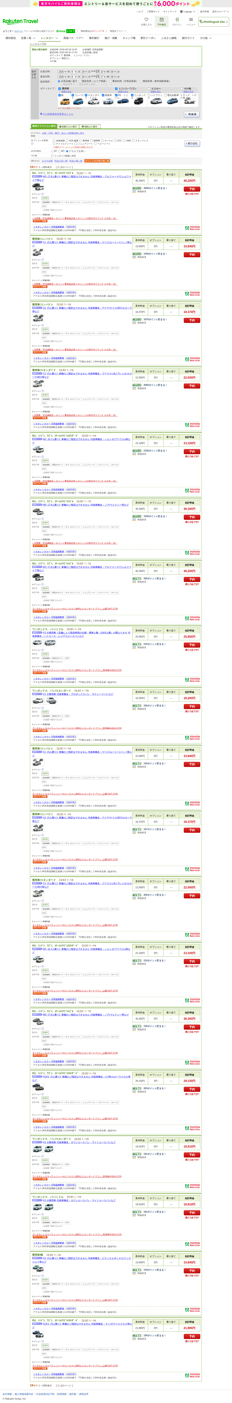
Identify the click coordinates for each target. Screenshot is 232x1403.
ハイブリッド (155, 96)
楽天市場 (204, 11)
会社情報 (7, 1394)
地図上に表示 (90, 126)
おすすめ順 (47, 161)
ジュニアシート (85, 143)
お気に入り (146, 24)
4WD (128, 140)
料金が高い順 (75, 161)
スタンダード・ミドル (92, 96)
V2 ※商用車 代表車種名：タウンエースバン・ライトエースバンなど (79, 1142)
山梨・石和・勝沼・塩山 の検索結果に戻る (63, 133)
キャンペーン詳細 (39, 221)
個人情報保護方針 (24, 1394)
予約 (192, 189)
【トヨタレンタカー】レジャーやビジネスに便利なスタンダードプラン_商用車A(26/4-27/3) (77, 670)
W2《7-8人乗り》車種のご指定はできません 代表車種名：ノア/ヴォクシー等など (86, 505)
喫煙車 (97, 140)
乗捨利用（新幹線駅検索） (157, 81)
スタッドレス (141, 140)
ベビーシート (103, 143)
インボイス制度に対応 (65, 156)
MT (63, 151)
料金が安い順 (61, 161)
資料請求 (83, 1394)
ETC (119, 140)
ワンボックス (138, 96)
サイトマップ (169, 11)
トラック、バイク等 (188, 96)
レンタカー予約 (38, 43)
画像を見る (66, 91)
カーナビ (108, 140)
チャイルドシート (64, 143)
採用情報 (62, 1394)
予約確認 (161, 24)
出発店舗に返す (69, 81)
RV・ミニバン (121, 96)
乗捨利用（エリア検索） (95, 81)
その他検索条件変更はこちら (58, 114)
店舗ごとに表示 (68, 126)
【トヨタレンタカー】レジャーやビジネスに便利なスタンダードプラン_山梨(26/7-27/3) (75, 608)
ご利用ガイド (153, 11)
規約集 (72, 1394)
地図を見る (71, 226)
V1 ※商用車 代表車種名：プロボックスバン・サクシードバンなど (78, 694)
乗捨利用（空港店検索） (125, 81)
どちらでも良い (77, 151)
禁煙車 (86, 140)
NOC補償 (73, 140)
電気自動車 (173, 95)
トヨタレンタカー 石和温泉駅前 (49, 227)
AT (55, 151)
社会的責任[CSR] (45, 1394)
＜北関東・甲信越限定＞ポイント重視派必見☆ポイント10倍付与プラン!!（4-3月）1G (75, 218)
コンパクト (78, 96)
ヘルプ (139, 11)
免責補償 (60, 140)
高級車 (108, 95)
